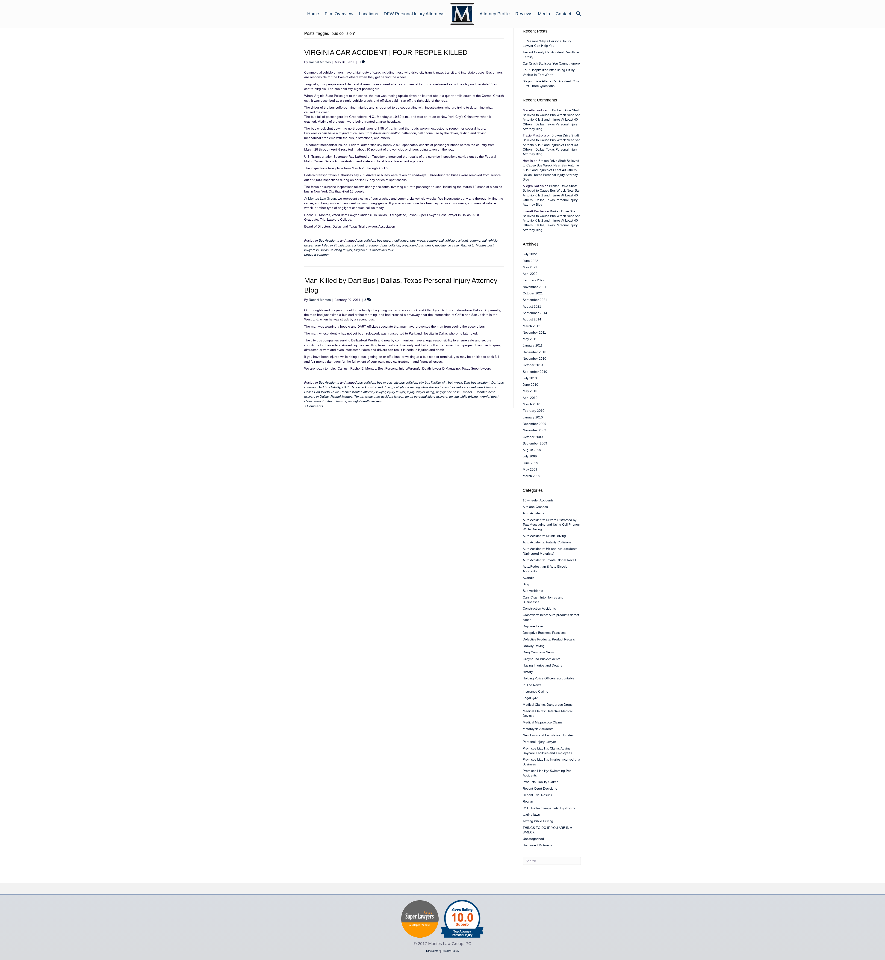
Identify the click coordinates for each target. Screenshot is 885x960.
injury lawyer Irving (420, 392)
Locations (368, 13)
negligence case (447, 245)
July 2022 (530, 254)
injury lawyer (396, 392)
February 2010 (533, 410)
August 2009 (532, 450)
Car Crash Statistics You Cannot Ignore (551, 63)
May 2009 (530, 469)
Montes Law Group (322, 198)
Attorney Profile (495, 13)
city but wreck (452, 382)
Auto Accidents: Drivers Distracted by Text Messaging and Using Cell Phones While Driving (551, 524)
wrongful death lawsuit (330, 401)
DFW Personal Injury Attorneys (414, 13)
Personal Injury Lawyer (539, 742)
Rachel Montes (341, 396)
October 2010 (533, 365)
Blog (526, 584)
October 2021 (533, 293)
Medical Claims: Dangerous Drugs (547, 704)
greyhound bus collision (383, 245)
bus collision (366, 240)
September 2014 (535, 313)
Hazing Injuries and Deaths (542, 665)
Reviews (523, 13)
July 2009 (530, 456)
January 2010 (533, 417)
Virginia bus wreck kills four (373, 250)
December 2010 (534, 352)
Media (544, 13)
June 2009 (530, 463)
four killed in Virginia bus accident (339, 245)
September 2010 (535, 371)
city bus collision (405, 382)
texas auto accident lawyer (384, 396)
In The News (532, 685)
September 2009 (535, 443)
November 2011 (534, 332)
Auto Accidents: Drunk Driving (544, 536)
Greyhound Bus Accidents (541, 659)
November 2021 (534, 287)
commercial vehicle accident (447, 240)
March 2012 (531, 326)
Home (313, 13)
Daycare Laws (533, 626)
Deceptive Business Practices (544, 632)
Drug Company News (538, 652)
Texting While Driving (538, 821)
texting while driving (463, 396)
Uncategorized (533, 839)
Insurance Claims (535, 691)
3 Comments (313, 406)
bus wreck (417, 240)
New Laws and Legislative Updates (548, 735)
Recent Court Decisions (540, 788)
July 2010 (530, 378)
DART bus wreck (354, 387)
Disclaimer (433, 951)
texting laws (531, 814)
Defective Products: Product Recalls (549, 639)
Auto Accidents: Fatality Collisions (547, 542)
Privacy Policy (450, 951)
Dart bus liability (329, 387)
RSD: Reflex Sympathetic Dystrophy (549, 808)
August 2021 (532, 306)
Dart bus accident (477, 382)
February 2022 (533, 280)
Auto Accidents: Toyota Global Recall (549, 560)
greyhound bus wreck (417, 245)
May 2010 (530, 391)
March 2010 (531, 404)
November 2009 (534, 430)
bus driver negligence (392, 240)
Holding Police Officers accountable (548, 678)
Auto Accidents (533, 513)
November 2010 (534, 358)
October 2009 (533, 437)
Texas (358, 396)
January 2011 (533, 345)
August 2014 (532, 319)
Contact (563, 13)
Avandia (528, 578)
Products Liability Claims (540, 782)
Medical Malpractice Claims (543, 722)
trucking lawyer (341, 250)
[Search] (577, 13)
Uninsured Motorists (537, 845)
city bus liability (429, 382)
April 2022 (530, 274)
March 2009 (531, 476)
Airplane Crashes (535, 507)
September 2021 (535, 300)
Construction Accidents (539, 608)
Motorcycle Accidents (538, 729)
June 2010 (530, 384)
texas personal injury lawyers (426, 396)
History (528, 672)
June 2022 (530, 261)
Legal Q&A (530, 698)
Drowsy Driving (534, 646)
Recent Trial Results (537, 795)
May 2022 (530, 267)
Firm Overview (339, 13)
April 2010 (530, 398)
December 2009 (534, 424)
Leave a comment (317, 254)
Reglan (528, 801)
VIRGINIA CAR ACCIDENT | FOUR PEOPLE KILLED (386, 52)
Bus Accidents (329, 240)
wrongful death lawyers (365, 401)
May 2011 (530, 339)
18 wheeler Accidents (538, 500)
